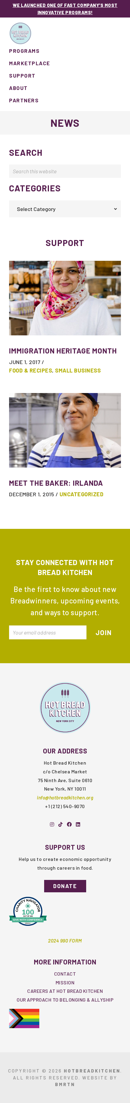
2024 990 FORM (65, 940)
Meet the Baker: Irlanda (56, 482)
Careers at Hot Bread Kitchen (65, 991)
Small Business (78, 370)
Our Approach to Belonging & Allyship (65, 999)
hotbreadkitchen (92, 1070)
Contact (65, 974)
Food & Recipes (30, 370)
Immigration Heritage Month (63, 350)
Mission (65, 982)
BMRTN (65, 1084)
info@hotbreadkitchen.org (65, 797)
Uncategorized (82, 494)
